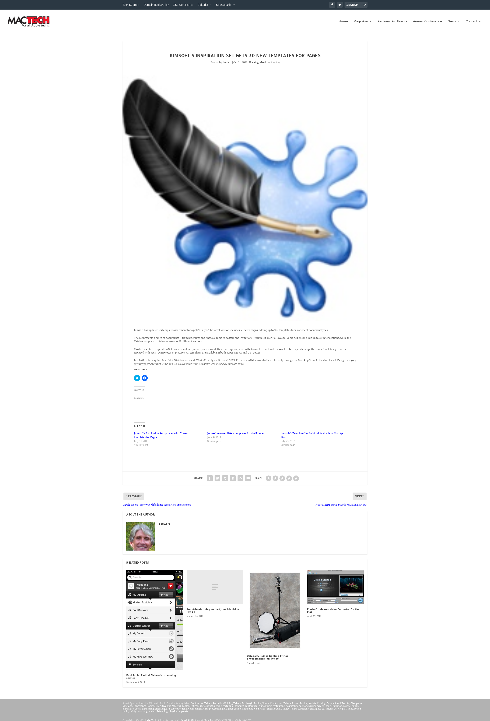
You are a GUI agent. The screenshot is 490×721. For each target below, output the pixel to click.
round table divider (255, 708)
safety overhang (138, 711)
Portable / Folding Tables (227, 703)
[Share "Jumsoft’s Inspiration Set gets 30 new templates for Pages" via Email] (248, 478)
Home (343, 21)
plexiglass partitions (321, 708)
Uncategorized (257, 62)
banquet (239, 706)
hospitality (292, 706)
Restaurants (206, 706)
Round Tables (299, 703)
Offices (194, 706)
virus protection (212, 708)
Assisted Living (317, 703)
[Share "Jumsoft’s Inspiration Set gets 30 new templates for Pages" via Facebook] (210, 478)
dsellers (227, 62)
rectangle (228, 706)
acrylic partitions (343, 708)
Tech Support (130, 4)
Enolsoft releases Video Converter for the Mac (333, 610)
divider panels (194, 708)
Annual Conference (427, 21)
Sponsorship (224, 4)
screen (320, 706)
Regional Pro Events (392, 21)
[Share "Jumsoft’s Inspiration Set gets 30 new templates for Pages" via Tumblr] (225, 478)
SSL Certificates (183, 4)
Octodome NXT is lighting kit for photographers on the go (267, 657)
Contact (471, 21)
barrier (312, 706)
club (261, 706)
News (452, 21)
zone (328, 706)
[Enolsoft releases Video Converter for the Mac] (335, 587)
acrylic (218, 706)
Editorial (203, 4)
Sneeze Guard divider (278, 708)
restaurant (279, 706)
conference (251, 706)
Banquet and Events (338, 703)
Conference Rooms (143, 706)
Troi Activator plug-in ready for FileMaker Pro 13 (213, 610)
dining (268, 706)
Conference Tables (201, 703)
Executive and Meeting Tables (172, 706)
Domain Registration (156, 4)
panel (355, 706)
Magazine (361, 21)
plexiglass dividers (232, 708)
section (303, 706)
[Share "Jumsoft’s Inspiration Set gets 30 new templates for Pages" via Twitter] (217, 478)
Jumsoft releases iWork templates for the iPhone (235, 433)
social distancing (144, 708)
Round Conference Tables (276, 703)
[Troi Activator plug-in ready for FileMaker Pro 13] (215, 587)
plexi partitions (300, 708)
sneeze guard (162, 708)
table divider (178, 708)
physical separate (179, 711)
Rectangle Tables (251, 703)
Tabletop (337, 706)
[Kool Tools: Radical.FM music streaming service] (154, 620)
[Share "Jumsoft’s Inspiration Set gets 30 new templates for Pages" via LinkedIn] (233, 478)
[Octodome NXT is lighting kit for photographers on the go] (275, 610)
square (347, 706)
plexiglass (128, 708)
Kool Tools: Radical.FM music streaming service (151, 677)
